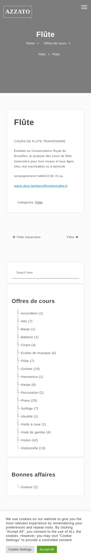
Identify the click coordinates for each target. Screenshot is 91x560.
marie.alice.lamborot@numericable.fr (41, 186)
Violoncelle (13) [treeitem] (33, 448)
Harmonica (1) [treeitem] (32, 377)
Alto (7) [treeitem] (26, 321)
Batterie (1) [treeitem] (29, 337)
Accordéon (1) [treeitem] (32, 313)
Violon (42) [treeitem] (29, 440)
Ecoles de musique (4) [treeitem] (38, 353)
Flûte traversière (29, 237)
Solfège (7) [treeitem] (29, 408)
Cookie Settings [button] (20, 549)
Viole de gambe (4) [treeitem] (36, 432)
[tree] (45, 380)
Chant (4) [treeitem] (28, 345)
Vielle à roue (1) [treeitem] (33, 424)
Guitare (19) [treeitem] (30, 369)
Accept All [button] (47, 549)
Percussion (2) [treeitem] (32, 392)
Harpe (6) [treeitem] (28, 384)
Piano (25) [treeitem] (29, 400)
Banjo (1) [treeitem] (28, 329)
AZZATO (17, 12)
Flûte (24, 122)
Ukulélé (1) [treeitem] (29, 416)
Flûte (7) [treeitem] (27, 361)
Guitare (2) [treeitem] (29, 487)
